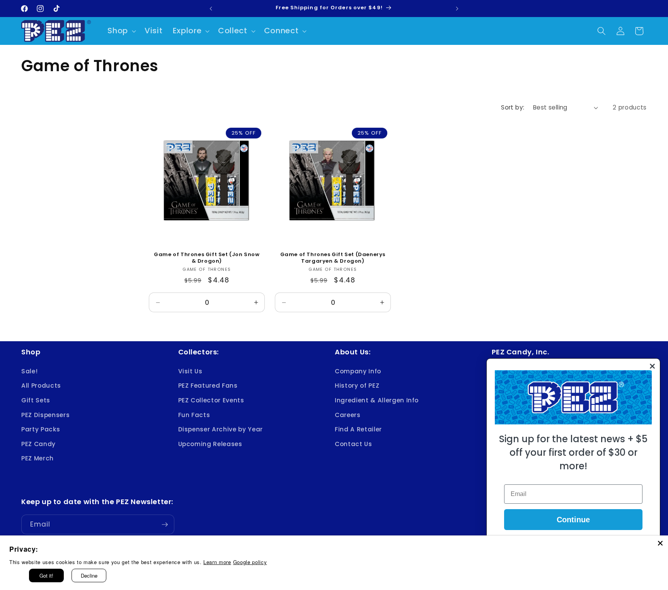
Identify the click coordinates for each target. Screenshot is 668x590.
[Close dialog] (652, 366)
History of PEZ (357, 385)
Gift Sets (35, 400)
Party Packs (40, 429)
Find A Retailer (358, 429)
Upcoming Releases (210, 444)
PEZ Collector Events (211, 400)
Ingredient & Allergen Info (377, 400)
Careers (348, 414)
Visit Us (190, 371)
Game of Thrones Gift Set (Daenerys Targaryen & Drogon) (332, 258)
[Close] (660, 543)
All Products (41, 385)
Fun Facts (194, 414)
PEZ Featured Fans (208, 385)
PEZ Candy (38, 444)
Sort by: (513, 107)
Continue (573, 519)
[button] (121, 31)
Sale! (29, 371)
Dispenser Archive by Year (220, 429)
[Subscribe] (164, 525)
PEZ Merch (37, 458)
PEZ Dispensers (45, 414)
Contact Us (353, 444)
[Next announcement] (456, 8)
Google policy (250, 562)
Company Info (358, 371)
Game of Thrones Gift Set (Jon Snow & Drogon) (206, 258)
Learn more (217, 562)
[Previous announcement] (211, 8)
